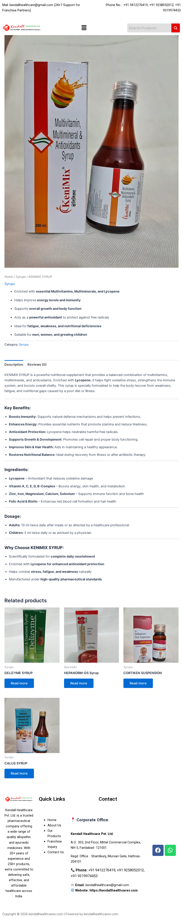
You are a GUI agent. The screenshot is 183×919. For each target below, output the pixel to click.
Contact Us (56, 852)
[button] (83, 28)
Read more (19, 683)
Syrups (21, 276)
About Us (54, 825)
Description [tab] (13, 365)
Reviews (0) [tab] (37, 365)
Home (8, 276)
